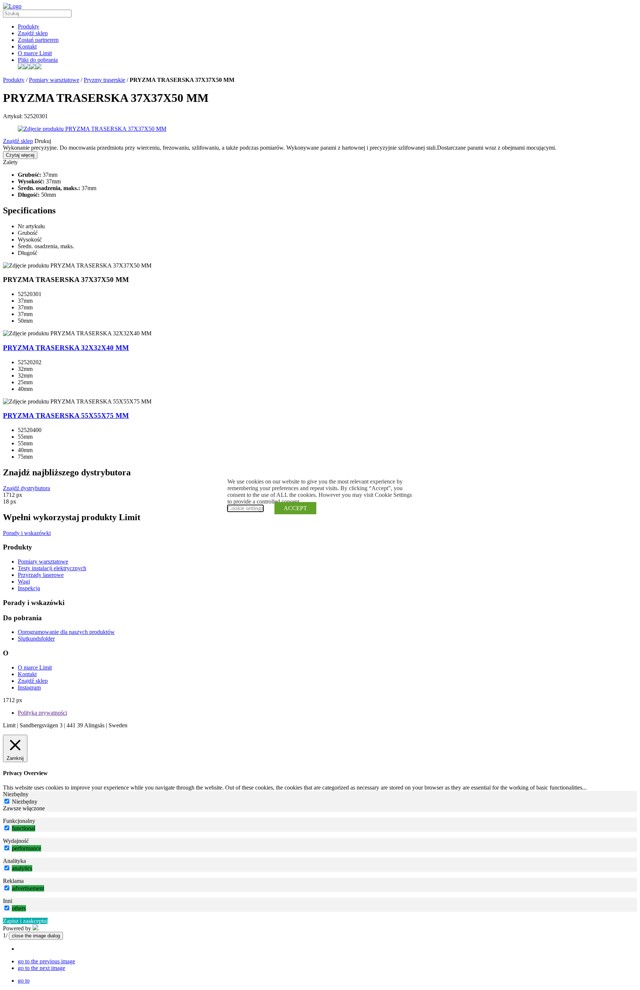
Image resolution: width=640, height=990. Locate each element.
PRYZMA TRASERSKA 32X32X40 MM (66, 348)
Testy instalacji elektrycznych (52, 568)
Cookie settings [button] (245, 508)
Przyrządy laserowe (41, 575)
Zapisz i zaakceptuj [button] (25, 921)
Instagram (29, 687)
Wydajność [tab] (16, 841)
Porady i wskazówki (27, 533)
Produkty (28, 26)
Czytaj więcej (20, 155)
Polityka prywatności (42, 713)
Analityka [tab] (14, 861)
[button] (46, 961)
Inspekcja (29, 588)
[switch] (6, 827)
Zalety (10, 162)
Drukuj (42, 141)
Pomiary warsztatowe (54, 80)
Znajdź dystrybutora (26, 488)
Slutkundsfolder (36, 638)
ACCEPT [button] (295, 508)
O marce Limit (35, 53)
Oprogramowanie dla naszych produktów (66, 632)
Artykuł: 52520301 (25, 116)
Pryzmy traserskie (104, 80)
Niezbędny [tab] (16, 794)
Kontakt (27, 46)
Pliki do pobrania (38, 60)
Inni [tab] (7, 901)
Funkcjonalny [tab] (19, 821)
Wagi (24, 581)
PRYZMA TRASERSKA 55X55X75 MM (66, 415)
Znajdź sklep (33, 33)
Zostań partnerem (38, 40)
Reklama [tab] (13, 881)
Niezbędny (24, 801)
